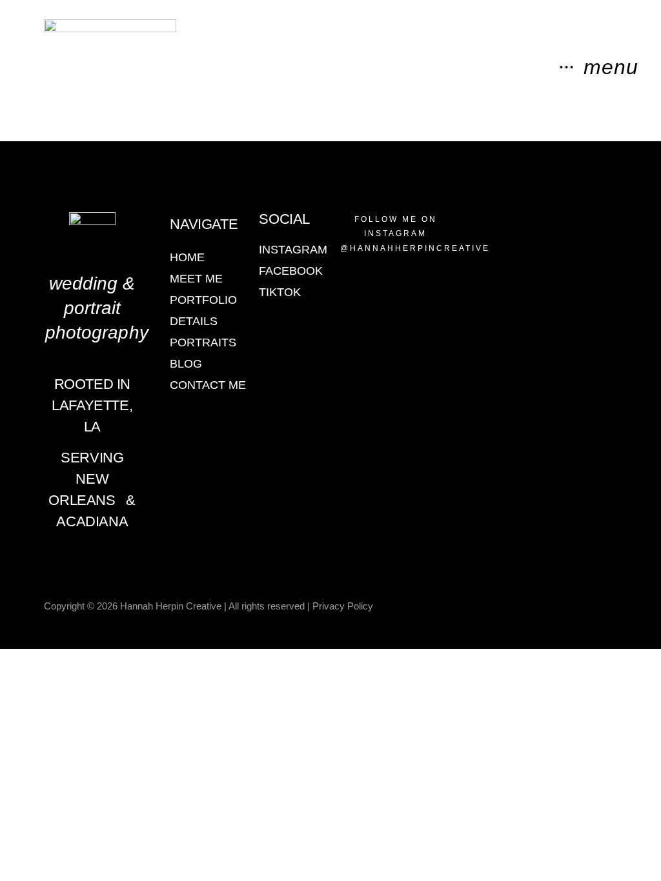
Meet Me (196, 278)
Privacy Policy (342, 605)
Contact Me (208, 385)
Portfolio (203, 299)
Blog (186, 363)
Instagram (293, 249)
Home (187, 257)
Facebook (291, 270)
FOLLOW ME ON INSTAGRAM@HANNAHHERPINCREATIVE (415, 234)
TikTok (280, 292)
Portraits (203, 342)
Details (194, 321)
